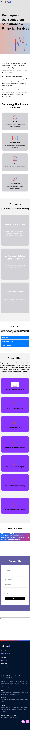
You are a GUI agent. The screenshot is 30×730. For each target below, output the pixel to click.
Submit (15, 598)
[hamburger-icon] (27, 2)
